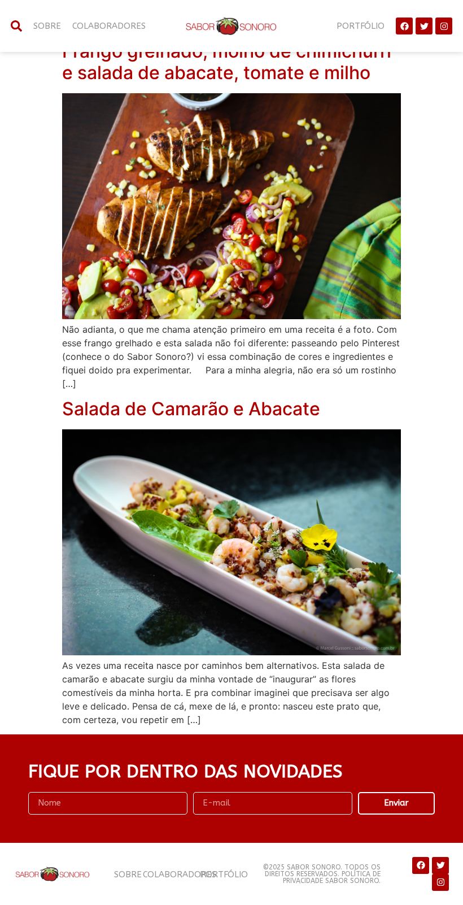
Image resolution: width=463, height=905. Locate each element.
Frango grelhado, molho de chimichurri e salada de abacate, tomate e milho (226, 62)
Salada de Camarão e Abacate (191, 409)
